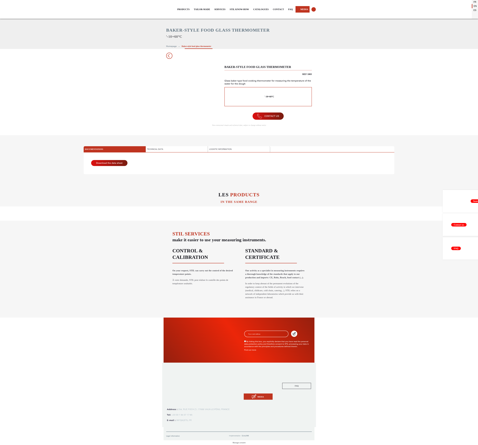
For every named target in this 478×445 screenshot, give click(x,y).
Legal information (173, 436)
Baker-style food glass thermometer (196, 46)
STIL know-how (251, 385)
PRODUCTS (183, 9)
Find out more (250, 350)
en (475, 6)
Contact (247, 389)
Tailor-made (249, 378)
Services (248, 382)
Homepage (171, 46)
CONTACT (278, 9)
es (475, 10)
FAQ (290, 9)
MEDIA (304, 9)
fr (475, 2)
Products (248, 375)
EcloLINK (245, 436)
